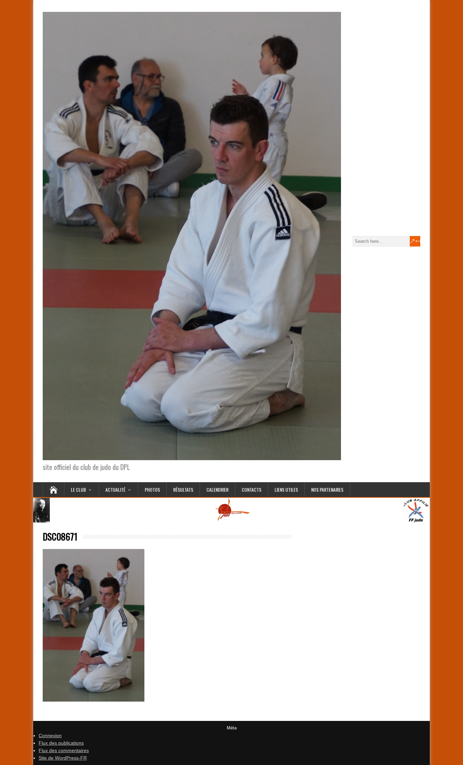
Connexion (50, 735)
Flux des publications (61, 743)
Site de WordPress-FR (63, 758)
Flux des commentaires (64, 750)
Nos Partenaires (327, 489)
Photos (152, 489)
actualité (115, 489)
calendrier (217, 489)
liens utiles (286, 489)
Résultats (183, 489)
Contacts (251, 489)
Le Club (78, 489)
